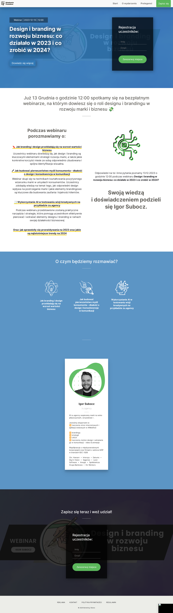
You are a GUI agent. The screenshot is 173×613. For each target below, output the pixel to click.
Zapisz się (163, 3)
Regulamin (111, 602)
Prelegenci (146, 3)
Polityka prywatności (92, 602)
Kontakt (73, 602)
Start (115, 3)
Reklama (61, 602)
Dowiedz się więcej (22, 63)
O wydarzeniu (129, 3)
